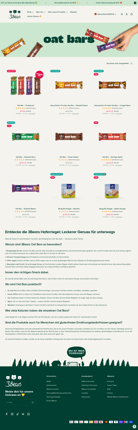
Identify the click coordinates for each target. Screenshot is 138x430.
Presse (110, 393)
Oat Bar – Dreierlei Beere (25, 209)
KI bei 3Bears (51, 401)
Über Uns (39, 12)
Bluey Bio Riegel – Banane (69, 209)
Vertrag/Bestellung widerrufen (58, 393)
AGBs (48, 381)
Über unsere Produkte (56, 12)
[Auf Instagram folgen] (12, 414)
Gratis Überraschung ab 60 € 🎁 (105, 3)
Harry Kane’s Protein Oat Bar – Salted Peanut (69, 105)
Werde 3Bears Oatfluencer (118, 397)
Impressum (86, 397)
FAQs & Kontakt (88, 381)
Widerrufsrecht (52, 389)
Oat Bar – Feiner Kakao (69, 157)
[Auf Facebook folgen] (6, 414)
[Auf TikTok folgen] (17, 414)
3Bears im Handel (89, 389)
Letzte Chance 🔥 (34, 16)
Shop (29, 12)
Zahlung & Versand (89, 385)
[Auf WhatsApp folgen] (28, 414)
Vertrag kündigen (53, 397)
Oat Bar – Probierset (25, 105)
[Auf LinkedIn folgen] (23, 414)
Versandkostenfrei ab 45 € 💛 (62, 3)
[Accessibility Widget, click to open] (134, 426)
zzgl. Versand (32, 113)
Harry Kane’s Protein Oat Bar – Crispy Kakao (112, 105)
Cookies (85, 393)
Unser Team (112, 385)
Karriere (110, 381)
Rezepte (73, 12)
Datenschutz (51, 385)
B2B (109, 389)
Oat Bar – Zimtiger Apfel (112, 157)
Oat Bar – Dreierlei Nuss (25, 157)
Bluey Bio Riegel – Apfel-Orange (112, 209)
